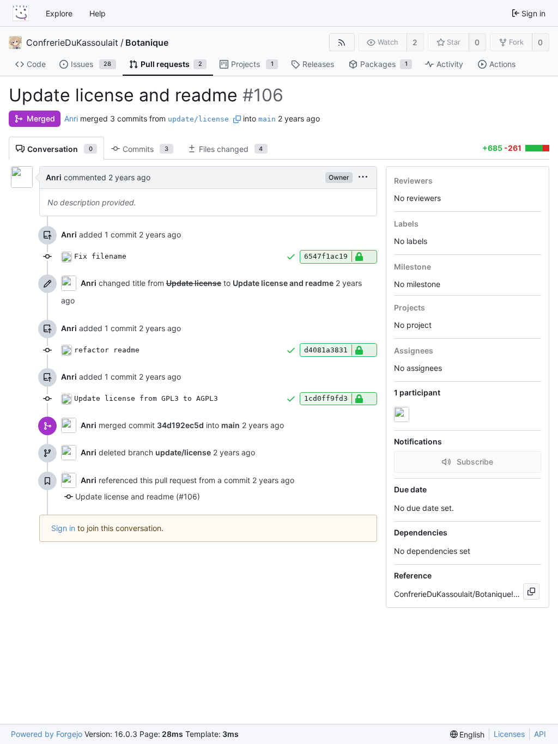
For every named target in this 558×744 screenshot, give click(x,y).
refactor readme (107, 350)
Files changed (231, 149)
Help (97, 13)
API (540, 734)
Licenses (509, 734)
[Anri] (402, 414)
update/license (198, 119)
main (267, 119)
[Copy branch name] (237, 119)
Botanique (146, 42)
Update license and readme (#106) (137, 496)
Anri (71, 118)
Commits (145, 149)
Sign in (63, 528)
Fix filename (100, 256)
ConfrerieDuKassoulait (72, 42)
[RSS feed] (342, 42)
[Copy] (531, 591)
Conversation (60, 149)
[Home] (20, 13)
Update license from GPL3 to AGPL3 (146, 398)
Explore (59, 13)
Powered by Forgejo (46, 734)
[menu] (363, 177)
